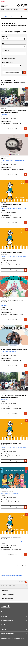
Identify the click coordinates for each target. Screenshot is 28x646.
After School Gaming (7, 491)
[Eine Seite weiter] (25, 565)
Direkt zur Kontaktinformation (13, 17)
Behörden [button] (4, 616)
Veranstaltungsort (7, 62)
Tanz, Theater (4, 305)
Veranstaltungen (6, 11)
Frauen (2, 160)
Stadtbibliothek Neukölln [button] (8, 586)
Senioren (14, 208)
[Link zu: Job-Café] (14, 144)
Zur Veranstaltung (12, 128)
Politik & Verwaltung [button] (7, 620)
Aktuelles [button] (3, 625)
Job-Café (3, 158)
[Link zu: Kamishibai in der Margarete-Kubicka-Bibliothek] (14, 286)
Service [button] (3, 612)
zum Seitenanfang (20, 581)
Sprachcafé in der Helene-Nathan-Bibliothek (14, 349)
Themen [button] (3, 629)
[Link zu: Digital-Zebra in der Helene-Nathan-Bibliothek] (14, 190)
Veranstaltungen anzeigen (12, 72)
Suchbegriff (5, 50)
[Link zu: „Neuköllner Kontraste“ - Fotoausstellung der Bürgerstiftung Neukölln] (14, 97)
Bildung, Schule (9, 160)
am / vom (4, 36)
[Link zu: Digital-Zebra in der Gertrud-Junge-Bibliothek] (14, 429)
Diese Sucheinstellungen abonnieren (12, 575)
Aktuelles (16, 9)
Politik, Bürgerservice (6, 208)
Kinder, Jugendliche (5, 304)
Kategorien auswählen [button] (8, 58)
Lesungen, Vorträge (16, 304)
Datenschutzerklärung (8, 594)
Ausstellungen (4, 114)
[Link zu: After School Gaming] (14, 477)
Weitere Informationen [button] (7, 633)
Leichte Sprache (8, 598)
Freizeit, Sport (4, 351)
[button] (25, 9)
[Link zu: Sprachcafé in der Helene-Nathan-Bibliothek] (14, 335)
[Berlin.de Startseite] (4, 1)
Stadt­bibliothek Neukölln (6, 9)
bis (3, 43)
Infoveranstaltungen (19, 160)
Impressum (5, 590)
